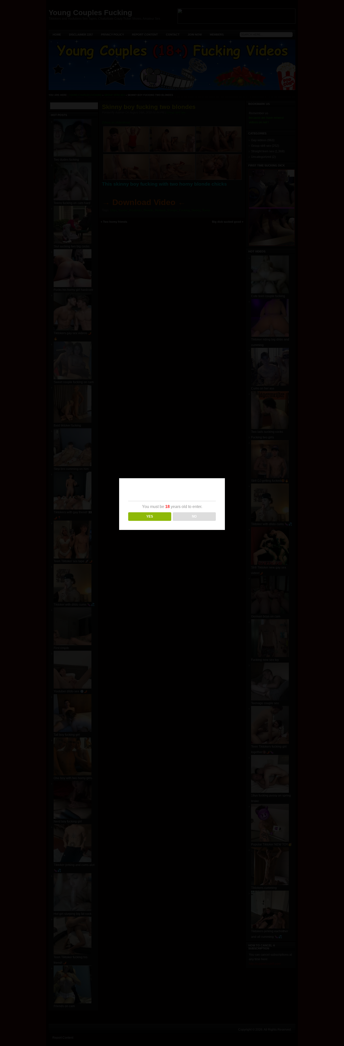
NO (194, 516)
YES (149, 516)
